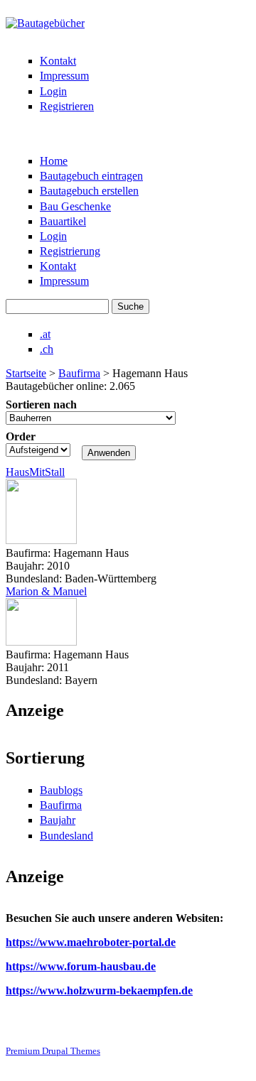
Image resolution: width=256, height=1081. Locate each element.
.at (45, 334)
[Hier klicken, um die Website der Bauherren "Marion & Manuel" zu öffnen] (41, 642)
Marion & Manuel (46, 591)
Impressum (64, 76)
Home (54, 161)
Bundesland (66, 836)
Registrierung (70, 251)
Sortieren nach (41, 404)
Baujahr (57, 820)
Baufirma (79, 373)
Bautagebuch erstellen (89, 191)
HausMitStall (35, 472)
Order (21, 436)
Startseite (26, 373)
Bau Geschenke (75, 206)
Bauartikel (63, 221)
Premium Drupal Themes (53, 1050)
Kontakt (58, 61)
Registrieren (67, 106)
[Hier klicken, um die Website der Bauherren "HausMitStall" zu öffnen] (41, 540)
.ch (46, 349)
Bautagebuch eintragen (91, 176)
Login (53, 91)
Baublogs (61, 790)
